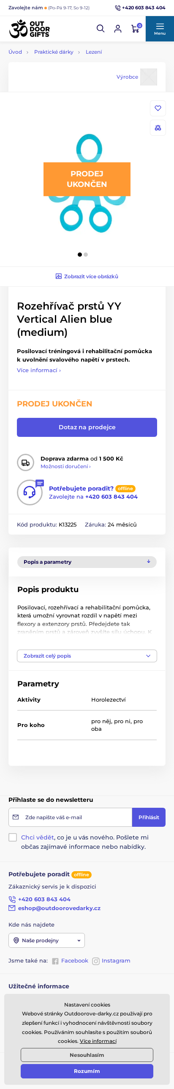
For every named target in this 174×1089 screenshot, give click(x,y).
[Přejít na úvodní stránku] (29, 28)
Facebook (74, 960)
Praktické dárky (53, 52)
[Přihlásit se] (117, 28)
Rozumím (87, 1071)
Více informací (98, 1041)
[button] (100, 28)
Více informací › (39, 370)
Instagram (116, 960)
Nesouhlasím (87, 1055)
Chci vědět (37, 837)
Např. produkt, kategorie (62, 58)
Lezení (94, 52)
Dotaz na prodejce (87, 427)
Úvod (15, 52)
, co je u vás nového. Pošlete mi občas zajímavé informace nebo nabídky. (85, 842)
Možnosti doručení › (66, 466)
